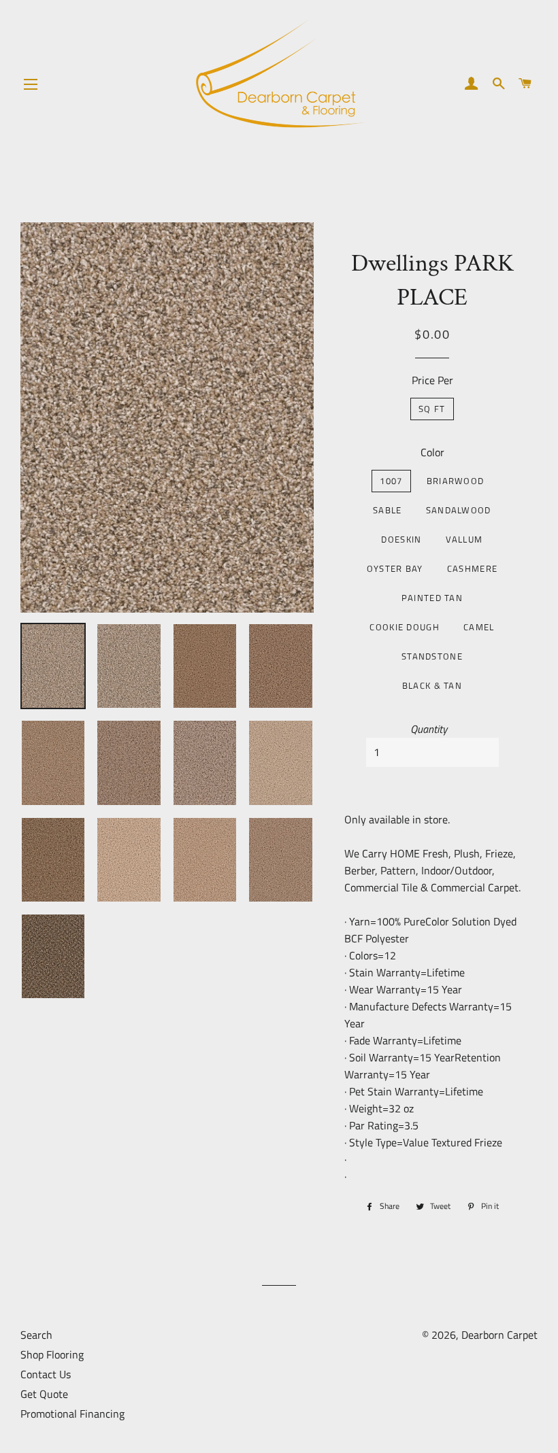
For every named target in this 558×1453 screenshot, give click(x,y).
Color (432, 452)
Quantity (428, 729)
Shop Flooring (52, 1354)
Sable (387, 510)
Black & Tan (432, 685)
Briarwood (456, 481)
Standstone (432, 656)
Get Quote (44, 1394)
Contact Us (45, 1374)
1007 (391, 481)
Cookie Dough (405, 627)
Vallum (464, 539)
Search (36, 1335)
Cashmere (472, 568)
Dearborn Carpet (499, 1335)
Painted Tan (432, 597)
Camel (479, 627)
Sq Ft (432, 408)
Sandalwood (458, 510)
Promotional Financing (72, 1413)
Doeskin (401, 539)
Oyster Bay (395, 568)
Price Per (432, 380)
